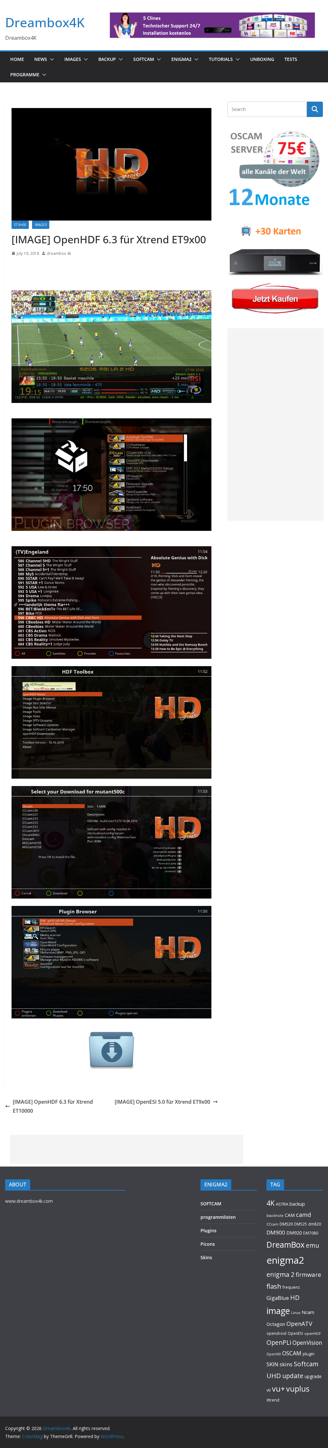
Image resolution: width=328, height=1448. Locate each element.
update (292, 1375)
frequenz (291, 1287)
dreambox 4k (59, 253)
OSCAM (291, 1353)
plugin (309, 1354)
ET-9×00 (20, 224)
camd (303, 1214)
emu (312, 1245)
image (278, 1311)
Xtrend (272, 1400)
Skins (206, 1257)
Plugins (209, 1230)
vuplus (297, 1389)
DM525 (300, 1223)
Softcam (306, 1364)
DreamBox (285, 1244)
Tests (290, 59)
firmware (308, 1274)
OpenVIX (273, 1354)
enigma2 (285, 1260)
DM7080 (310, 1232)
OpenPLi (278, 1342)
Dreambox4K (45, 22)
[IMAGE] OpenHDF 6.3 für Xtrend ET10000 (53, 1106)
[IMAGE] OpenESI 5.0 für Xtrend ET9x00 (162, 1101)
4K (270, 1203)
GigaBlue (277, 1298)
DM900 (275, 1232)
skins (286, 1364)
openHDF (312, 1333)
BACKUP (107, 59)
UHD (273, 1375)
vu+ (278, 1388)
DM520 (286, 1224)
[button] (50, 59)
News (40, 59)
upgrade (313, 1376)
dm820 (314, 1224)
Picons (208, 1244)
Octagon (275, 1324)
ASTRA (282, 1204)
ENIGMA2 (181, 59)
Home (17, 59)
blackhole (274, 1215)
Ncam (308, 1312)
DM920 (294, 1232)
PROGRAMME (24, 74)
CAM (290, 1215)
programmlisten (218, 1217)
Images (72, 59)
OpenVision (307, 1342)
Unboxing (262, 59)
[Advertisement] (275, 424)
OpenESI (295, 1333)
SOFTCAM (143, 59)
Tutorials (221, 59)
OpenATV (299, 1323)
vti (268, 1390)
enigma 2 (280, 1274)
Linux (295, 1312)
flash (273, 1286)
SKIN (272, 1364)
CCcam (272, 1224)
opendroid (276, 1333)
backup (297, 1204)
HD (294, 1297)
